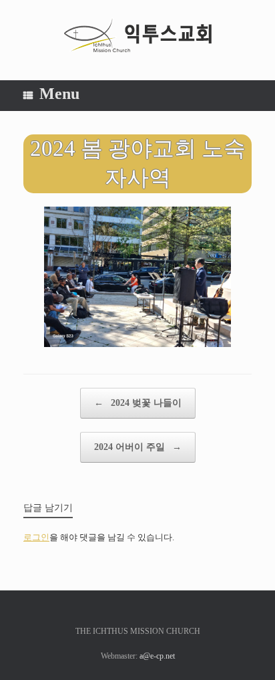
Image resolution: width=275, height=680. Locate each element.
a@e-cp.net (157, 656)
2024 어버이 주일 (138, 447)
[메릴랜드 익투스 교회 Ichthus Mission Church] (137, 35)
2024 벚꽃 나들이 (138, 403)
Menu (59, 93)
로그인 (36, 537)
